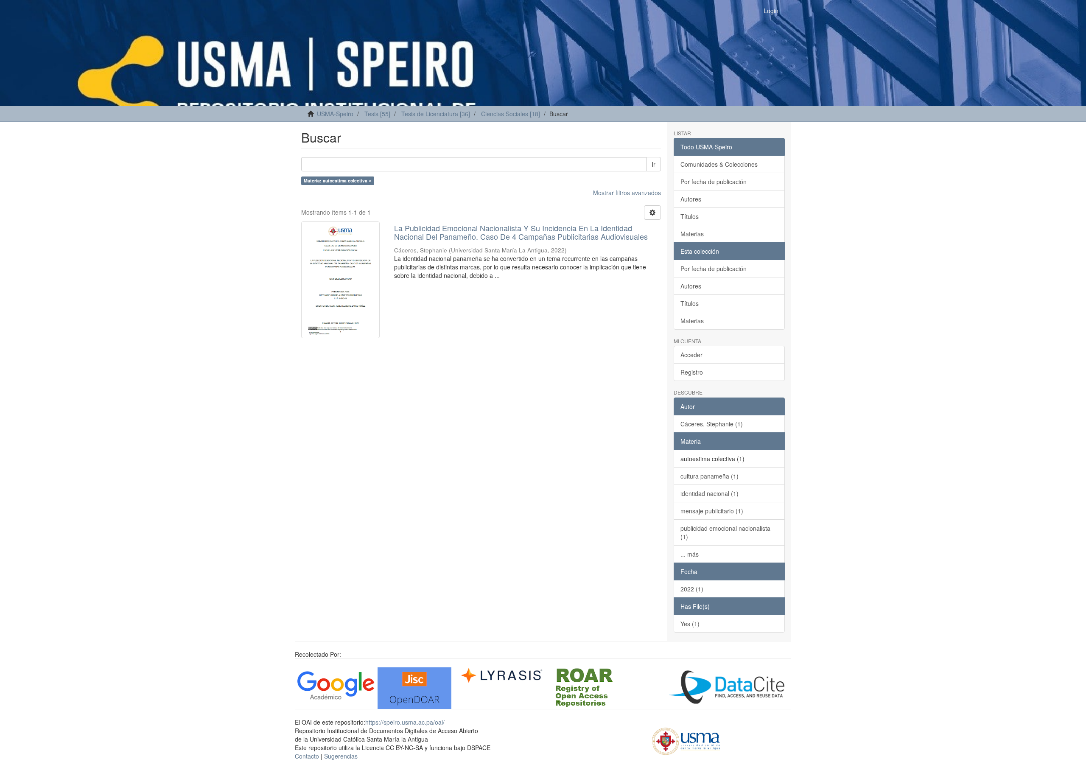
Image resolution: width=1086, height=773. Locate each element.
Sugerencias (341, 756)
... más (689, 554)
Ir (653, 164)
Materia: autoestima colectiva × (337, 180)
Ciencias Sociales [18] (510, 113)
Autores (690, 199)
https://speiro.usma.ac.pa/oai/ (405, 722)
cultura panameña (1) (709, 476)
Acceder (691, 354)
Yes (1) (690, 623)
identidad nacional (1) (709, 493)
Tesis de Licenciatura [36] (435, 113)
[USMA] (686, 740)
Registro (691, 372)
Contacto (307, 756)
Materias (692, 234)
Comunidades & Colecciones (719, 164)
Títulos (689, 216)
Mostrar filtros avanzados (627, 192)
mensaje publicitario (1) (711, 511)
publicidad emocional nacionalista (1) (725, 532)
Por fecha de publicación (713, 181)
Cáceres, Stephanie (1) (711, 424)
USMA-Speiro (335, 113)
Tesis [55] (377, 113)
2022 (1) (691, 589)
